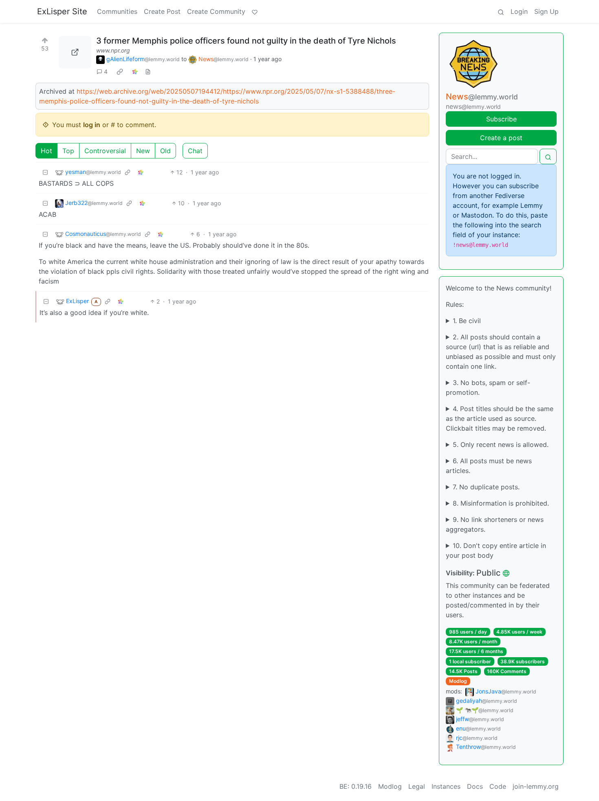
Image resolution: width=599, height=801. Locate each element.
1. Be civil (467, 321)
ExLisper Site (62, 11)
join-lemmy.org (536, 786)
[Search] (500, 11)
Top (68, 151)
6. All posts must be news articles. (489, 466)
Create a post (501, 138)
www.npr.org (113, 50)
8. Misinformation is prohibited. (501, 503)
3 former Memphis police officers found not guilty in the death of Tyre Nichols (246, 41)
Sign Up (546, 11)
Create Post (162, 11)
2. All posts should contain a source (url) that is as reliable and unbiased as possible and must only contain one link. (501, 351)
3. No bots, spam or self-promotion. (488, 387)
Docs (475, 786)
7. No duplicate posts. (486, 487)
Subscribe (501, 119)
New (143, 151)
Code (497, 786)
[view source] (147, 71)
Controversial (105, 151)
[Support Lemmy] (255, 11)
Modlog (458, 681)
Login (519, 11)
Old (165, 151)
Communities (117, 11)
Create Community (216, 11)
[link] (119, 71)
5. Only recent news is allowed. (500, 444)
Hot (46, 151)
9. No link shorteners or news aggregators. (495, 524)
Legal (416, 786)
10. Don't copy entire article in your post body (496, 550)
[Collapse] (45, 172)
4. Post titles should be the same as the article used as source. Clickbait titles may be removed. (499, 418)
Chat (195, 151)
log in (91, 125)
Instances (446, 786)
